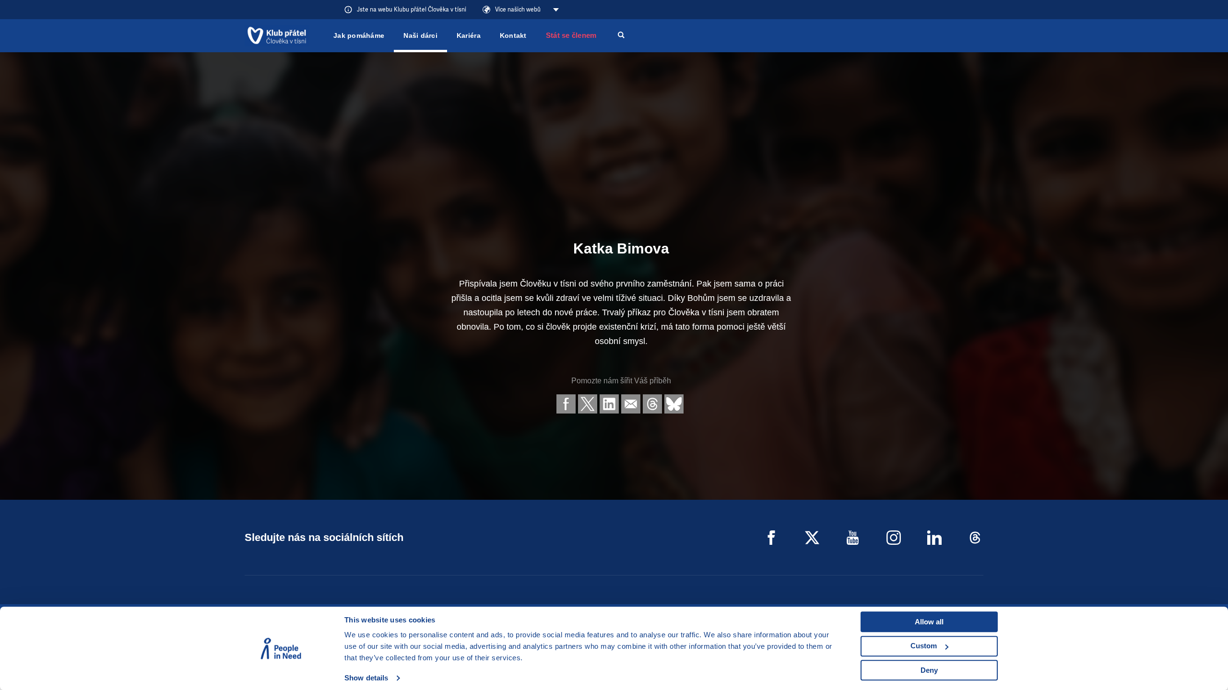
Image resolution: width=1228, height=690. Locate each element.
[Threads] (975, 537)
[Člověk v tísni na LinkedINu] (934, 537)
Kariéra (469, 35)
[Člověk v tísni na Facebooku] (771, 537)
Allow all (929, 622)
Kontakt (513, 35)
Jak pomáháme (358, 35)
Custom (923, 646)
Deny (929, 670)
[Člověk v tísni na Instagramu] (893, 537)
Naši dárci (420, 35)
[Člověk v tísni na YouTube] (853, 537)
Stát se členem (571, 35)
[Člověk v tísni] (277, 35)
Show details (366, 678)
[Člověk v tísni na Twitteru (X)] (812, 537)
